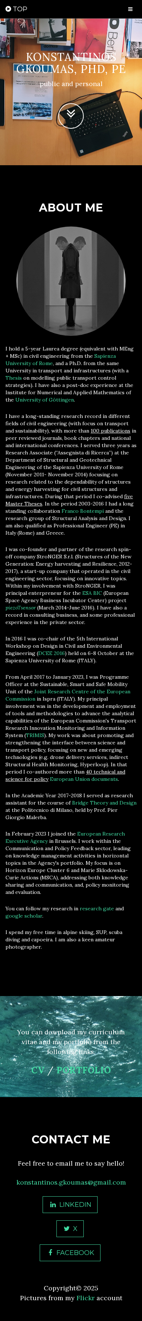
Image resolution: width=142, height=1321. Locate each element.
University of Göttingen (44, 399)
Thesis (13, 378)
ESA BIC (92, 593)
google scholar (23, 916)
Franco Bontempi (83, 511)
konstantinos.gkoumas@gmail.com (71, 1182)
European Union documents (84, 779)
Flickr (85, 1298)
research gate (97, 908)
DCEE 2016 (51, 653)
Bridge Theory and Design (104, 802)
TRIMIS (35, 735)
